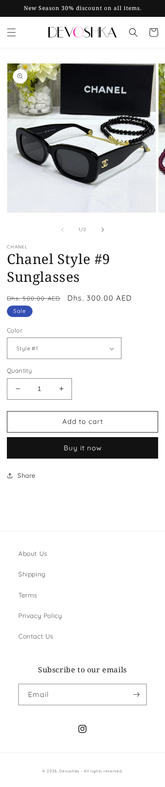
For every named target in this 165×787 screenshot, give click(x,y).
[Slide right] (103, 230)
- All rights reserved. (102, 771)
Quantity (19, 370)
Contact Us (36, 636)
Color (14, 330)
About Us (33, 553)
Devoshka (69, 771)
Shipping (32, 574)
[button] (11, 32)
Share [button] (26, 475)
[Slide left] (62, 230)
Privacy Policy (40, 616)
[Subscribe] (136, 694)
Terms (28, 595)
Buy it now (83, 448)
